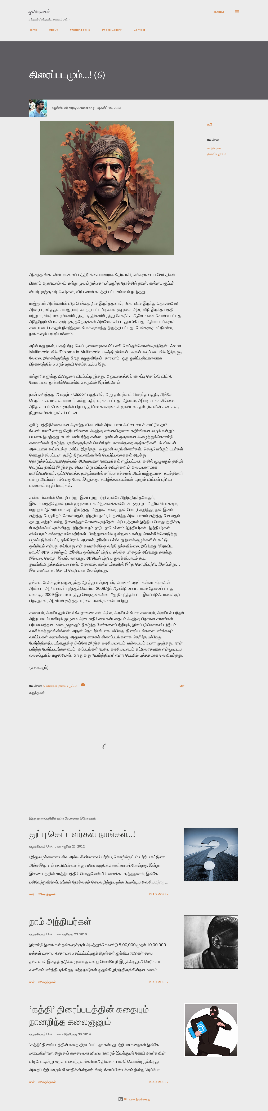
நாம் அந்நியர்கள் (60, 921)
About (53, 29)
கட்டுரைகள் (214, 148)
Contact (139, 29)
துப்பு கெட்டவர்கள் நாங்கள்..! (82, 834)
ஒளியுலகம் (39, 11)
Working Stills (80, 29)
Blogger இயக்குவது (136, 1099)
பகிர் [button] (210, 124)
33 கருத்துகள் (47, 894)
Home (32, 29)
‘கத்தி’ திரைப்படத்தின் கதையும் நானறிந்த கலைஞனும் (89, 1015)
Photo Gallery (111, 29)
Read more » (158, 894)
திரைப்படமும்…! (216, 154)
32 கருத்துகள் (47, 982)
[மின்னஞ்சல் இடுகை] (83, 686)
